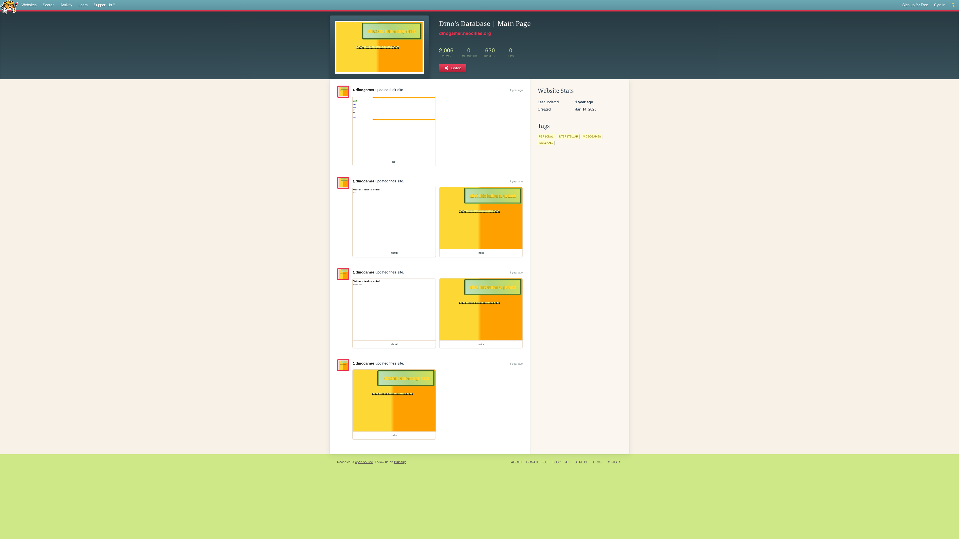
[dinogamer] (343, 92)
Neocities (344, 461)
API (568, 462)
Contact (614, 462)
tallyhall (546, 142)
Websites (29, 4)
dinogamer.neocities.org (465, 33)
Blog (556, 462)
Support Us (103, 4)
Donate (532, 462)
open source (364, 461)
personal (546, 136)
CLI (545, 462)
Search (48, 4)
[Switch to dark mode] (953, 5)
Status (581, 462)
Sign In (939, 4)
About (516, 462)
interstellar (568, 136)
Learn (83, 4)
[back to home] (9, 6)
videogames (592, 136)
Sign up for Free (915, 4)
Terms (597, 462)
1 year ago (516, 90)
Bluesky (400, 461)
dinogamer (365, 89)
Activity (66, 4)
